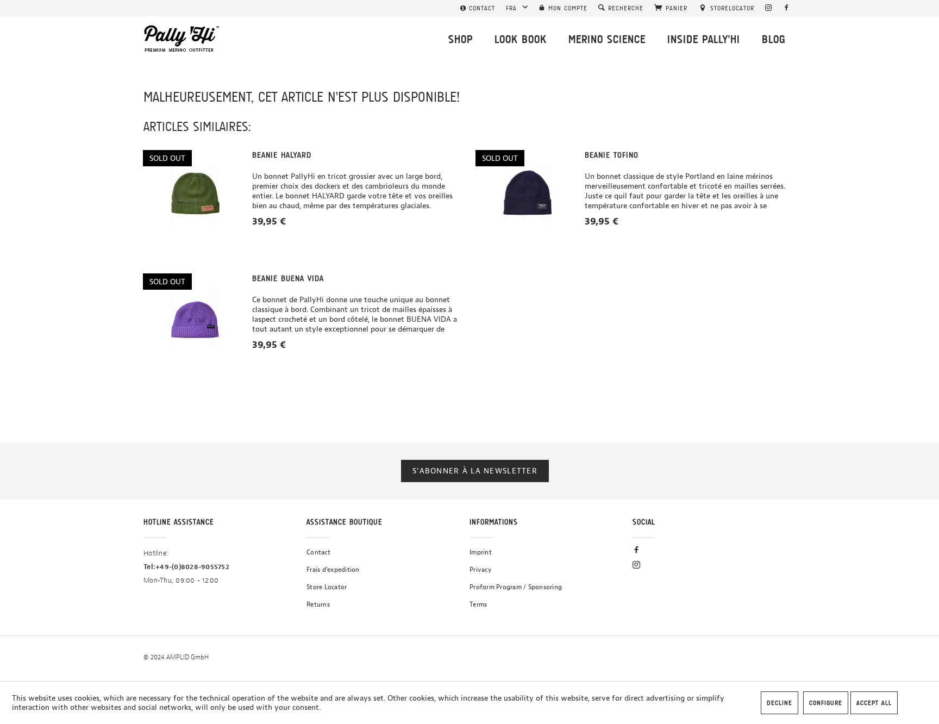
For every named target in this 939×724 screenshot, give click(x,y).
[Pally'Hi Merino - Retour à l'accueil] (182, 38)
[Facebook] (787, 8)
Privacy (481, 569)
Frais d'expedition (333, 569)
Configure (825, 703)
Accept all (874, 703)
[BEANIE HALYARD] (195, 194)
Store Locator (326, 587)
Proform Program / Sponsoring (516, 587)
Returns (318, 604)
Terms (478, 604)
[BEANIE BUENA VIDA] (195, 317)
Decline (779, 703)
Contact (318, 552)
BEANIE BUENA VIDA (288, 278)
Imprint (481, 552)
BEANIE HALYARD (281, 155)
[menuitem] (477, 8)
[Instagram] (769, 8)
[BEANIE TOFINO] (527, 194)
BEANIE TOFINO (611, 155)
